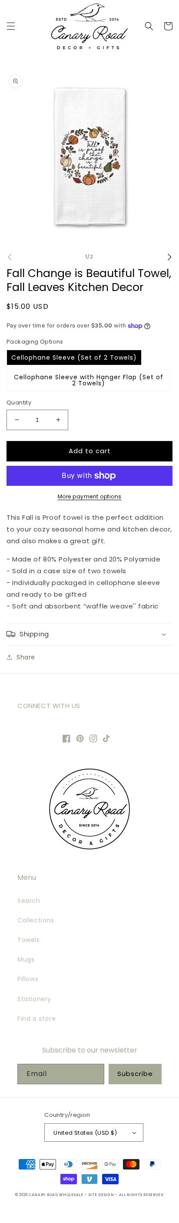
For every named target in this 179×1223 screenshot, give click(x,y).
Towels (28, 940)
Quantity (19, 402)
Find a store (36, 1018)
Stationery (34, 999)
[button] (10, 26)
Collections (35, 920)
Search (28, 900)
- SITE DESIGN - (102, 1194)
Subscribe (135, 1073)
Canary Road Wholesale (56, 1194)
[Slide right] (169, 257)
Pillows (27, 979)
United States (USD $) (85, 1133)
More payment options (90, 496)
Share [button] (26, 657)
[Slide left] (9, 257)
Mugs (25, 959)
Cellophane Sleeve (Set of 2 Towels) (74, 357)
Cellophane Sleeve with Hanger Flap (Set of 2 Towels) (88, 380)
